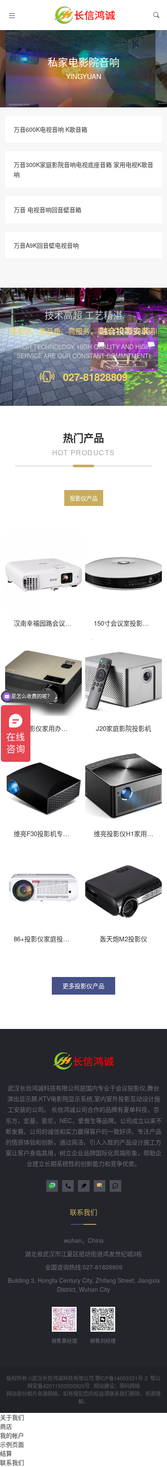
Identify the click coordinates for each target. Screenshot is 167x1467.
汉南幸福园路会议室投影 (49, 622)
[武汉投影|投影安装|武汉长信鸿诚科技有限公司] (84, 15)
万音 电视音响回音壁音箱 (47, 209)
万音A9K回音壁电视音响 (46, 245)
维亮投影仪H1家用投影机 (130, 833)
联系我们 (12, 1462)
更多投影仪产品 (83, 985)
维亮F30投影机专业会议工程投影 (61, 833)
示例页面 (12, 1444)
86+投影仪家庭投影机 (45, 938)
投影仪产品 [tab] (84, 498)
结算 (6, 1453)
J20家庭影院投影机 (123, 728)
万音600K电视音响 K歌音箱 (50, 129)
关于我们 (12, 1417)
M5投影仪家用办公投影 (47, 728)
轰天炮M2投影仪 (123, 938)
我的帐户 (12, 1435)
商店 (6, 1426)
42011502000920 (64, 1385)
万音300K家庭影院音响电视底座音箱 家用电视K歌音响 (83, 169)
